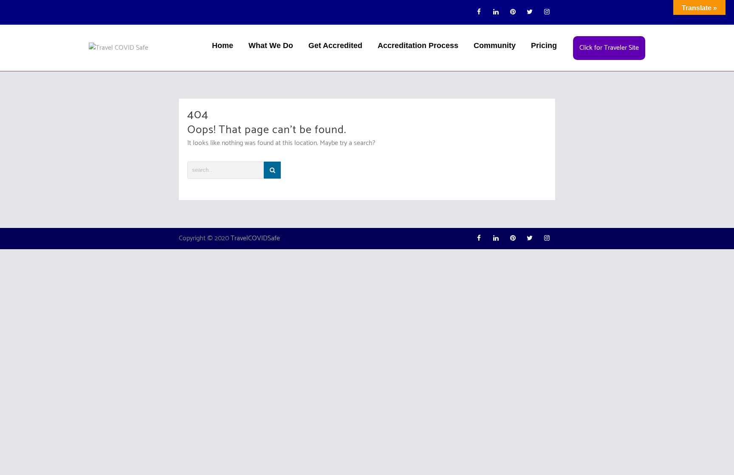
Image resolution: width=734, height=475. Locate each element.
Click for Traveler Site (609, 48)
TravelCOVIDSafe (255, 238)
